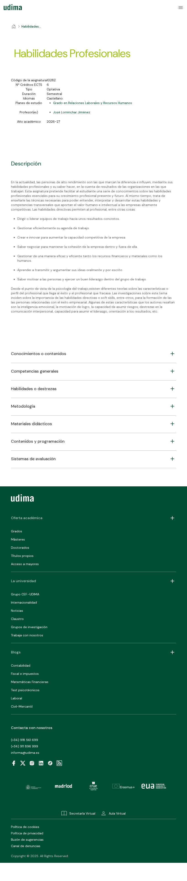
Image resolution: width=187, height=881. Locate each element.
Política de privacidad (27, 833)
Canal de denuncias (25, 846)
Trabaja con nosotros (27, 635)
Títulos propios (22, 556)
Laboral (16, 698)
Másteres (18, 539)
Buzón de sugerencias (27, 840)
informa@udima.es (25, 753)
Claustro (17, 619)
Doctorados (20, 548)
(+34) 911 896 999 (24, 746)
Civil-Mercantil (22, 706)
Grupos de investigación (29, 627)
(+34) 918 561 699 (24, 740)
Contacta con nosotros (31, 727)
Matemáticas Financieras (29, 682)
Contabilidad (20, 665)
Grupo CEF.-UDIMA (25, 594)
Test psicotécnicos (25, 690)
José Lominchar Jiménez (71, 112)
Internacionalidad (24, 602)
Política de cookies (25, 827)
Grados (16, 531)
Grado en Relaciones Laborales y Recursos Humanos (92, 103)
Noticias (17, 611)
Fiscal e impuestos (25, 674)
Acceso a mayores (25, 564)
